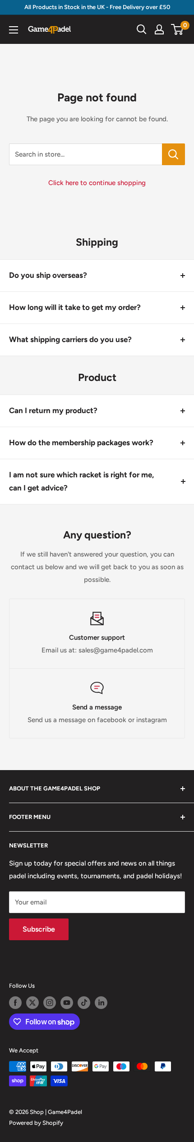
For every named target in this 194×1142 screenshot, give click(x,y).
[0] (177, 29)
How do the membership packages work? (81, 442)
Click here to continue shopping (97, 183)
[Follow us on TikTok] (84, 1002)
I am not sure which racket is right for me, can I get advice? (81, 481)
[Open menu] (13, 29)
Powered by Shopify (36, 1122)
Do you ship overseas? (48, 275)
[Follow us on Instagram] (49, 1002)
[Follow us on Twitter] (32, 1002)
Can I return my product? (53, 410)
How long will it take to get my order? (75, 307)
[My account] (159, 29)
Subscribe (39, 929)
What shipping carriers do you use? (70, 339)
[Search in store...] (173, 154)
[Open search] (142, 29)
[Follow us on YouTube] (66, 1002)
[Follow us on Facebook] (15, 1002)
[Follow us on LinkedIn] (101, 1002)
